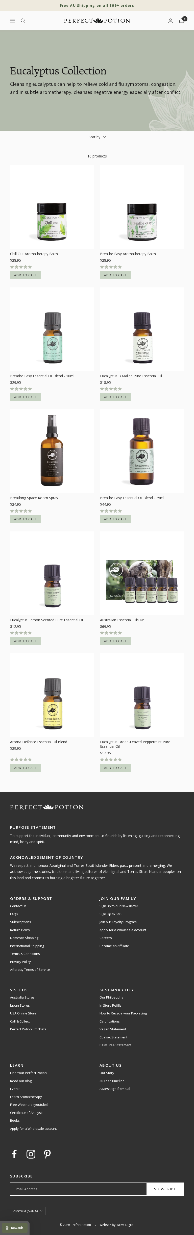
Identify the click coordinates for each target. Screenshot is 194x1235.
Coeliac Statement (113, 1037)
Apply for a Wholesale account (123, 930)
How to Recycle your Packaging (123, 1013)
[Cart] (181, 20)
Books (15, 1120)
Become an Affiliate (114, 946)
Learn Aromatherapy (26, 1096)
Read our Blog (21, 1081)
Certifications (110, 1021)
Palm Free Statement (115, 1045)
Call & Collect (20, 1021)
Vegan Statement (113, 1029)
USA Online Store (23, 1013)
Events (15, 1088)
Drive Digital (125, 1225)
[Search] (23, 20)
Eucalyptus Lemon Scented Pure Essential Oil (47, 620)
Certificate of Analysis (26, 1112)
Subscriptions (20, 922)
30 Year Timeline (112, 1081)
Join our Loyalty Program (118, 922)
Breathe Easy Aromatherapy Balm (128, 254)
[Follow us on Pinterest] (47, 1154)
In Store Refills (111, 1005)
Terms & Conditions (25, 953)
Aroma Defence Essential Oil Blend (38, 742)
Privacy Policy (20, 961)
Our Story (107, 1072)
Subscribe (165, 1189)
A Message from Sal (115, 1088)
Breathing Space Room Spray (34, 498)
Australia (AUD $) (25, 1211)
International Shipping (27, 946)
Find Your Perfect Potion (28, 1072)
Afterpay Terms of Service (30, 969)
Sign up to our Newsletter (119, 906)
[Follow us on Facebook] (14, 1154)
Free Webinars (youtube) (29, 1104)
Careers (106, 937)
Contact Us (18, 906)
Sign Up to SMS (111, 914)
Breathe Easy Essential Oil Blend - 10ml (42, 376)
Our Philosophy (111, 997)
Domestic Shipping (24, 937)
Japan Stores (20, 1005)
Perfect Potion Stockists (28, 1029)
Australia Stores (22, 997)
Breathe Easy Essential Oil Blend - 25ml (132, 498)
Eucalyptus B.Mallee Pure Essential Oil (131, 376)
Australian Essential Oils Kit (122, 620)
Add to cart (25, 275)
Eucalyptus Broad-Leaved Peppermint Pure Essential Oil (135, 744)
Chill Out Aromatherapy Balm (34, 254)
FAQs (14, 914)
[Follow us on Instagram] (31, 1154)
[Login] (170, 20)
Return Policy (20, 930)
